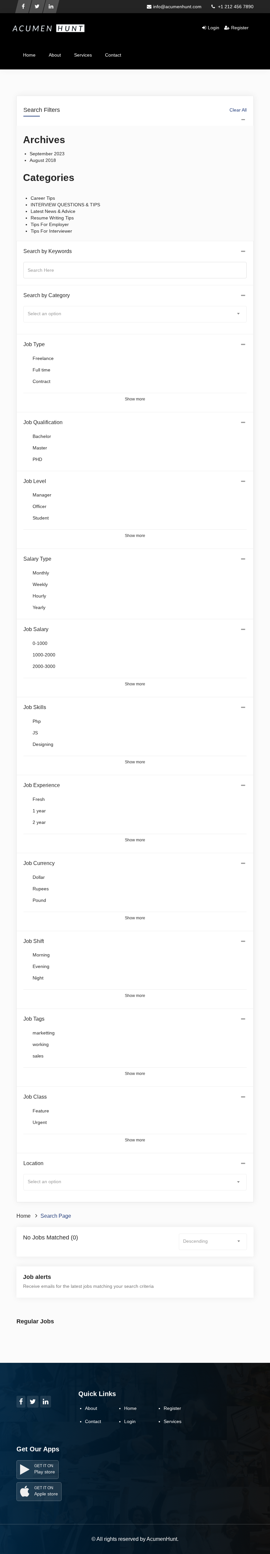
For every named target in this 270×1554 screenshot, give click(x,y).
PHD (37, 459)
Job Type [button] (34, 344)
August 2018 (43, 160)
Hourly (39, 596)
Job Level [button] (34, 481)
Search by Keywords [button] (47, 251)
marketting (44, 1032)
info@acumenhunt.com (177, 6)
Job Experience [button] (41, 785)
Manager (42, 494)
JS (35, 732)
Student (41, 518)
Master (40, 447)
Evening (41, 966)
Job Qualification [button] (43, 422)
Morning (41, 954)
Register (240, 27)
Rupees (41, 888)
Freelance (43, 358)
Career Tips (43, 198)
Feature (41, 1110)
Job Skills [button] (34, 707)
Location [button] (33, 1163)
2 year (39, 822)
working (41, 1044)
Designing (43, 744)
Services (83, 55)
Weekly (40, 584)
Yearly (39, 607)
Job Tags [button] (33, 1019)
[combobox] (135, 314)
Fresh (39, 799)
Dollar (39, 877)
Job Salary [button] (35, 629)
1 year (39, 810)
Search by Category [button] (46, 295)
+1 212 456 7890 (235, 6)
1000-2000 (44, 654)
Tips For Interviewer (51, 231)
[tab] (135, 251)
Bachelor (42, 436)
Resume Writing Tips (52, 217)
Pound (39, 900)
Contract (41, 381)
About (55, 55)
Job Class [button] (35, 1097)
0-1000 (40, 643)
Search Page (55, 1216)
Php (37, 721)
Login (213, 27)
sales (38, 1055)
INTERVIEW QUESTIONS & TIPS (65, 204)
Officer (39, 506)
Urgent (40, 1122)
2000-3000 (44, 666)
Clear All (238, 110)
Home (29, 55)
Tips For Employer (50, 224)
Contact (113, 55)
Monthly (41, 572)
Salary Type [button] (37, 559)
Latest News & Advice (53, 211)
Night (38, 978)
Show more (135, 399)
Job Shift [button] (33, 941)
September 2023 (47, 153)
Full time (41, 369)
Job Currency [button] (39, 863)
